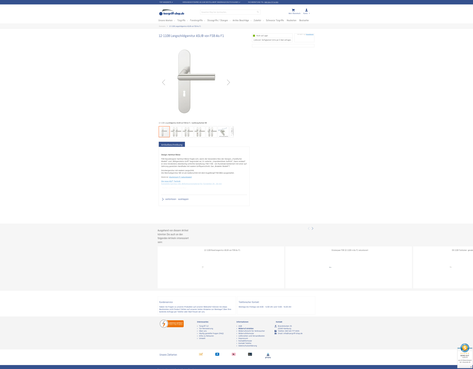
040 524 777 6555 (292, 331)
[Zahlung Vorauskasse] (201, 355)
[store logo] (178, 12)
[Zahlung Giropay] (268, 358)
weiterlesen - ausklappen (177, 199)
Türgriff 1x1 (204, 326)
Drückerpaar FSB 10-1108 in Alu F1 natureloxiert (350, 250)
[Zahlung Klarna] (234, 355)
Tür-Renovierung (206, 328)
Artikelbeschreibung (171, 144)
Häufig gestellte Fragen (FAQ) (211, 333)
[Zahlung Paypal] (217, 355)
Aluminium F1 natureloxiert (180, 177)
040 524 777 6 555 (271, 2)
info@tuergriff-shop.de (293, 333)
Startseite (162, 26)
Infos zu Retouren (206, 336)
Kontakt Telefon (244, 343)
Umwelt (202, 338)
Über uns (203, 331)
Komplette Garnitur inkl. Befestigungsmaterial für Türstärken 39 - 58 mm (191, 184)
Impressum (243, 338)
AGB (240, 326)
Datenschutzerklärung (247, 346)
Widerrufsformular (246, 333)
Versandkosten (310, 34)
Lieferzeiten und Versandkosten (251, 336)
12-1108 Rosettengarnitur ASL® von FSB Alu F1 (222, 250)
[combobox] (230, 12)
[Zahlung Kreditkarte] (250, 355)
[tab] (172, 145)
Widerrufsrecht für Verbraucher (251, 331)
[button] (308, 12)
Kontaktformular (245, 341)
